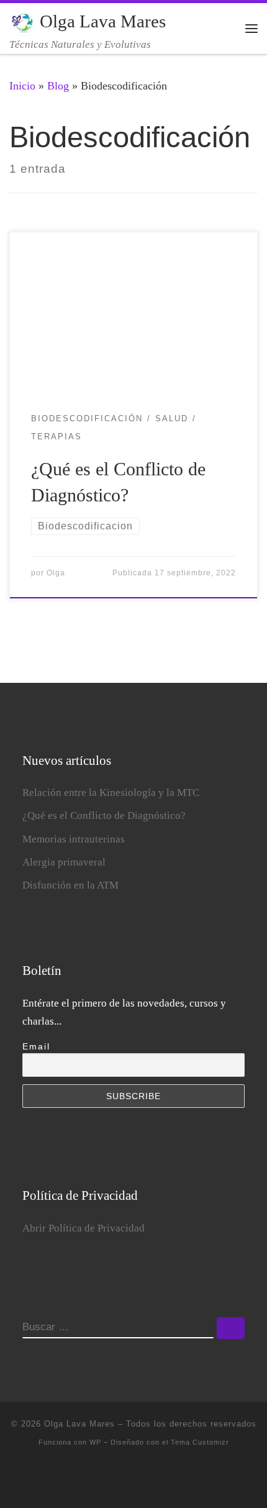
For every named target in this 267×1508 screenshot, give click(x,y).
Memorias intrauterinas (73, 839)
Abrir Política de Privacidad (83, 1228)
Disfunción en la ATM (70, 885)
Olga (56, 573)
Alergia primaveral (64, 862)
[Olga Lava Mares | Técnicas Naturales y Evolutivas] (22, 20)
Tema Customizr (200, 1442)
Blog (58, 86)
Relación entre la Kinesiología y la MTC (110, 792)
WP (95, 1442)
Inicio (22, 86)
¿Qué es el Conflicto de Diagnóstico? (104, 815)
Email (36, 1046)
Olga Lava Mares (79, 1423)
